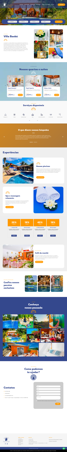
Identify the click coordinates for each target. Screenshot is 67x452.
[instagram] (7, 444)
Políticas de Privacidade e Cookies (55, 439)
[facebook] (5, 444)
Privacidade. (54, 450)
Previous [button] (4, 137)
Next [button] (62, 137)
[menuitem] (21, 4)
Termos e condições (53, 441)
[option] (33, 137)
